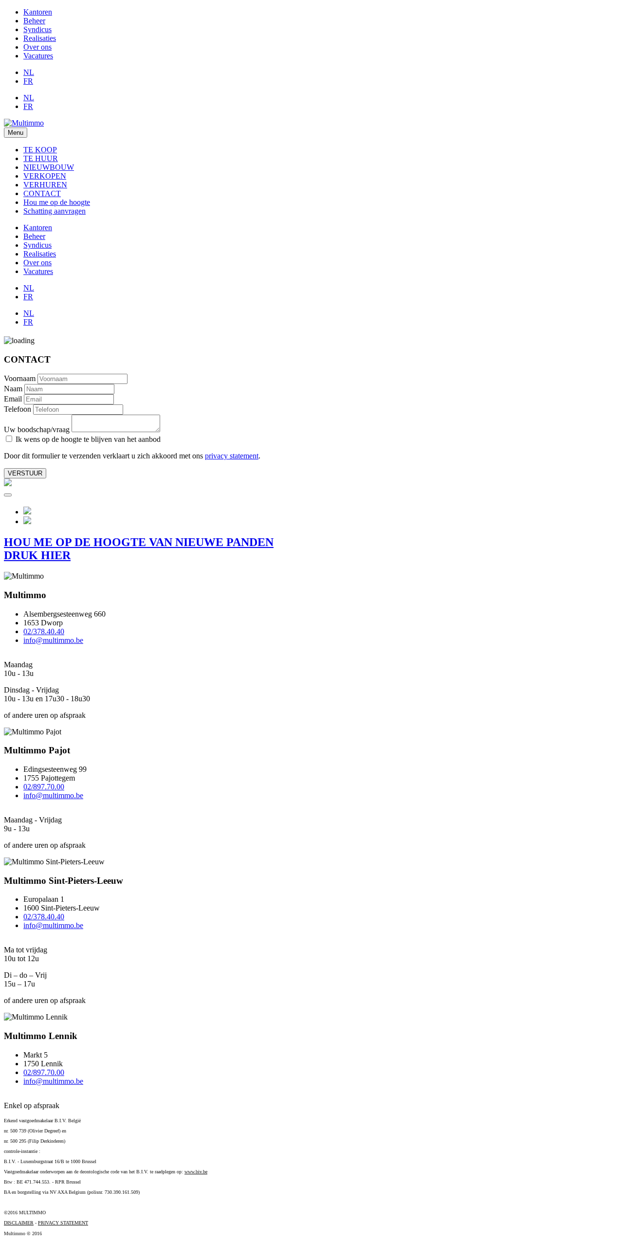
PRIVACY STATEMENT (63, 1222)
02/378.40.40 (43, 631)
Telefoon (17, 409)
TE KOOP (40, 150)
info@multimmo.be (53, 640)
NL (28, 72)
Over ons (37, 47)
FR (28, 81)
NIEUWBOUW (48, 167)
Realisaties (39, 38)
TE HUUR (40, 158)
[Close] (8, 494)
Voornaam (20, 378)
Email (13, 399)
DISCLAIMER (19, 1222)
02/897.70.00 (43, 787)
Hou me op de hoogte (56, 202)
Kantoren (37, 12)
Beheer (34, 21)
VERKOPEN (44, 176)
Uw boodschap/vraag (37, 429)
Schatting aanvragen (54, 211)
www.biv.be (195, 1171)
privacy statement (231, 456)
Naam (13, 388)
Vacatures (38, 56)
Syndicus (37, 29)
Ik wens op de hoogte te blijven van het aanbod (87, 439)
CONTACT (42, 193)
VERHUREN (45, 185)
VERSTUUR (25, 473)
